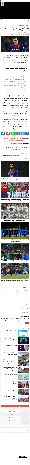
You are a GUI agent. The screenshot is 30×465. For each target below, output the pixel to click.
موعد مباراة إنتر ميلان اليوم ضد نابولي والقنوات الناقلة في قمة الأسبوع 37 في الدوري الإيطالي (15, 148)
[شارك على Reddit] (8, 133)
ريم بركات (27, 32)
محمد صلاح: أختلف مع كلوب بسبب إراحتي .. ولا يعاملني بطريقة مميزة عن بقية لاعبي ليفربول (14, 154)
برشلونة (20, 140)
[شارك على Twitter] (23, 133)
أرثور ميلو (6, 138)
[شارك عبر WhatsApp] (13, 133)
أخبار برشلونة (18, 138)
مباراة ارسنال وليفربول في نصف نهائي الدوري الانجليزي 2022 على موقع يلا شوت (10, 369)
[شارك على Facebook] (27, 133)
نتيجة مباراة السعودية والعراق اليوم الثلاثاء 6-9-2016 (15, 260)
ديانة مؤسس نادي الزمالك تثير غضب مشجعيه (15, 74)
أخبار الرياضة (21, 25)
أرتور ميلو (12, 138)
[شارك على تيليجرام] (3, 133)
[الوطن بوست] (15, 22)
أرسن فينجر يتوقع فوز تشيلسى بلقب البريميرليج (15, 79)
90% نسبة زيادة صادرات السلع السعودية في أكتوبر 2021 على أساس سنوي (10, 398)
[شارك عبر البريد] (18, 133)
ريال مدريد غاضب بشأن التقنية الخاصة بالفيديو (15, 220)
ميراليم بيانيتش (13, 140)
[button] (0, 1)
